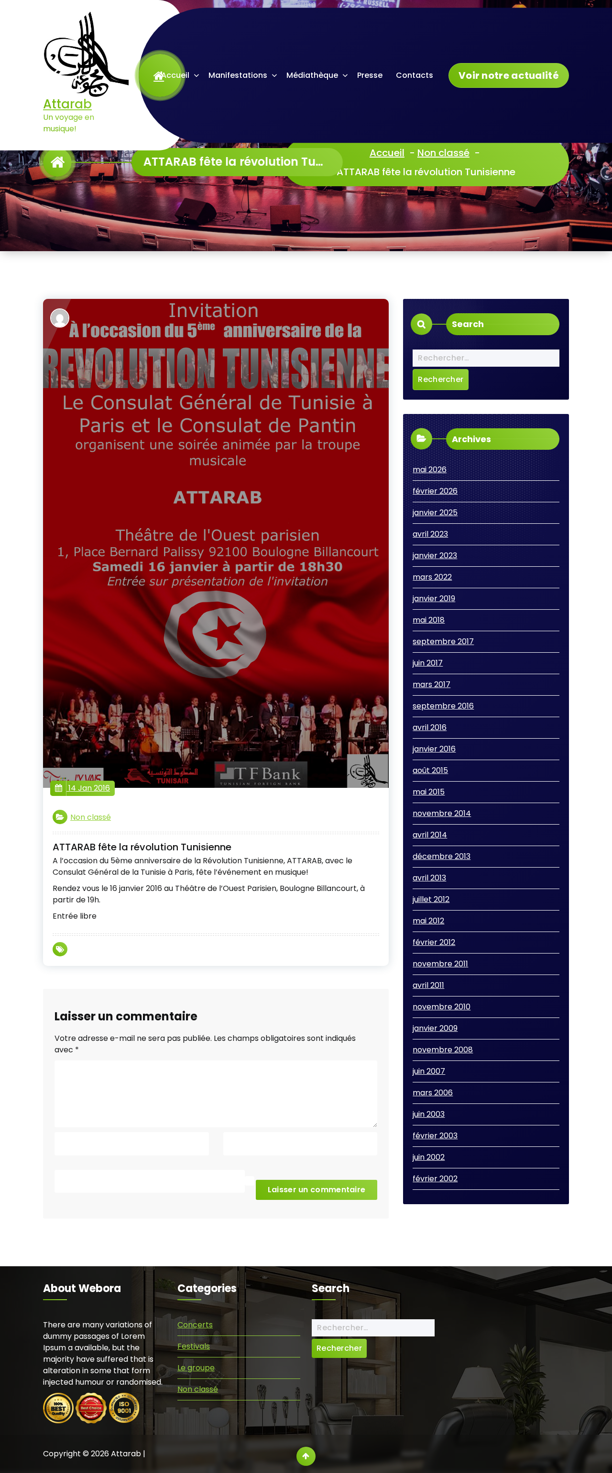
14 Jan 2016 (88, 788)
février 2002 (435, 1178)
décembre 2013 (441, 856)
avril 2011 (428, 985)
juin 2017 (428, 662)
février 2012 (434, 942)
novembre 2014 (442, 813)
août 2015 (430, 770)
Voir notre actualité (509, 75)
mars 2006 (433, 1092)
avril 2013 (429, 877)
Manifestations (237, 75)
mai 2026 (430, 469)
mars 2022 (432, 577)
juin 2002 (429, 1157)
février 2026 (435, 491)
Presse (369, 75)
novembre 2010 (441, 1006)
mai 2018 (429, 620)
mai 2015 (429, 791)
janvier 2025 (435, 512)
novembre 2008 (443, 1049)
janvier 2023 (435, 555)
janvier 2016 (434, 748)
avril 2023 (430, 534)
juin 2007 (429, 1071)
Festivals (193, 1346)
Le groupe (196, 1367)
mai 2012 (428, 920)
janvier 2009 (435, 1028)
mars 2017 (431, 684)
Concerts (195, 1324)
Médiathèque (312, 75)
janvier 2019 (434, 598)
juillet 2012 (431, 899)
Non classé (443, 152)
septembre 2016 (443, 705)
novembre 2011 (440, 963)
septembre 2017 (443, 641)
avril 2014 (430, 834)
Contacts (414, 75)
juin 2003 (429, 1114)
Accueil (175, 75)
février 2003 (435, 1135)
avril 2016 (430, 727)
